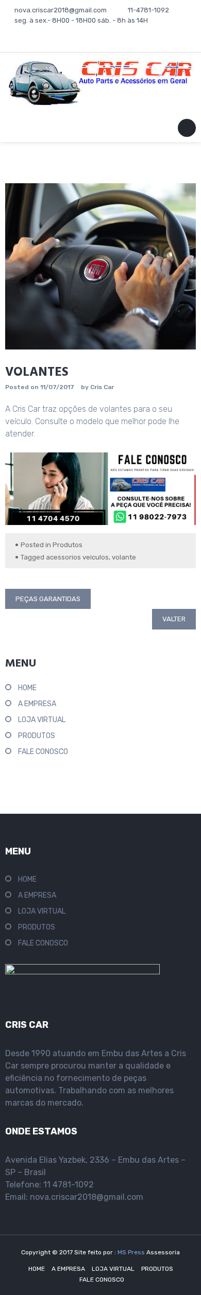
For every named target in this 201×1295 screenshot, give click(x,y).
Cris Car (102, 387)
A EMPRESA (37, 703)
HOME (27, 688)
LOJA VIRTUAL (41, 719)
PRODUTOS (36, 735)
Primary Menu (187, 130)
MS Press (132, 1252)
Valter (174, 619)
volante (124, 557)
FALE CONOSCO (43, 751)
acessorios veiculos (77, 557)
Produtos (67, 545)
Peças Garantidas (47, 599)
